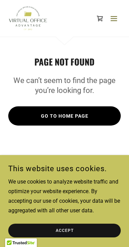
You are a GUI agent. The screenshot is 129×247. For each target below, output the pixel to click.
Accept (65, 230)
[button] (114, 18)
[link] (28, 18)
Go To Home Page (64, 116)
